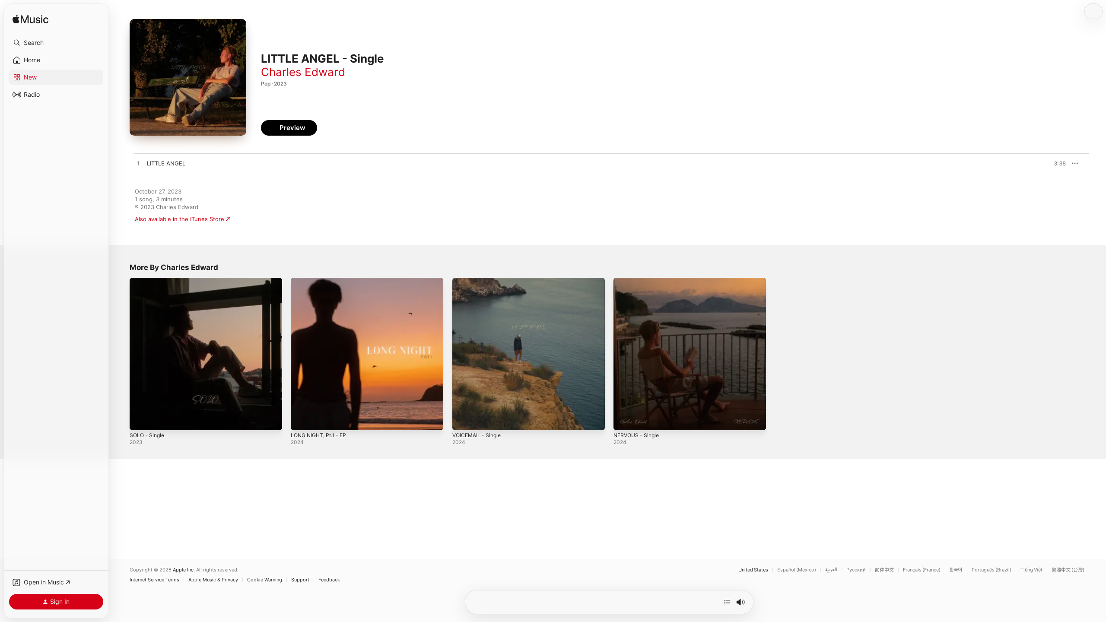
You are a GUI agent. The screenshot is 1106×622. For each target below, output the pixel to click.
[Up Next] (727, 602)
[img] (30, 20)
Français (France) (922, 570)
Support (300, 580)
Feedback (329, 580)
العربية (831, 570)
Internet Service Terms (154, 580)
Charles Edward (303, 72)
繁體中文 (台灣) (1068, 570)
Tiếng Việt (1031, 570)
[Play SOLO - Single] (140, 419)
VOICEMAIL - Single (478, 281)
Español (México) (796, 570)
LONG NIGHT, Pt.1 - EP (321, 281)
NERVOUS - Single (638, 281)
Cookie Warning (264, 580)
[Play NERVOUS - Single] (624, 419)
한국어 (956, 570)
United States (753, 570)
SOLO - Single (148, 281)
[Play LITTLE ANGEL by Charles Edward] (138, 164)
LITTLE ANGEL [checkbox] (166, 163)
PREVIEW (1056, 163)
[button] (56, 42)
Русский (856, 570)
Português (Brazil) (991, 570)
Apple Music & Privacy (213, 580)
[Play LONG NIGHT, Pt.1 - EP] (301, 419)
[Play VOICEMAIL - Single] (463, 419)
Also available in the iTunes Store (179, 219)
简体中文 (884, 570)
